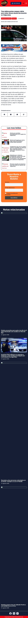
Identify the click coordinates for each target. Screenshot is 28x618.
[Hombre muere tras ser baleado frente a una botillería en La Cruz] (14, 545)
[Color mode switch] (23, 3)
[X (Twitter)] (11, 115)
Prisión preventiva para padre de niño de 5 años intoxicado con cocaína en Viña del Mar (14, 332)
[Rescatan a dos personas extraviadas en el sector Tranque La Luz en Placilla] (14, 420)
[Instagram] (17, 613)
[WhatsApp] (17, 115)
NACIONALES (16, 3)
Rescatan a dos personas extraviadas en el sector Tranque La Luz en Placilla (13, 480)
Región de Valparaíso (6, 18)
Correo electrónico (10, 187)
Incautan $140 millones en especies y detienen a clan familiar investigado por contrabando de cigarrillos (13, 356)
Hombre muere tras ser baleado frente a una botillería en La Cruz (13, 605)
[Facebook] (4, 115)
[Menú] (26, 3)
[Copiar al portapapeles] (23, 115)
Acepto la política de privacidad (11, 194)
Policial (14, 18)
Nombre (7, 182)
